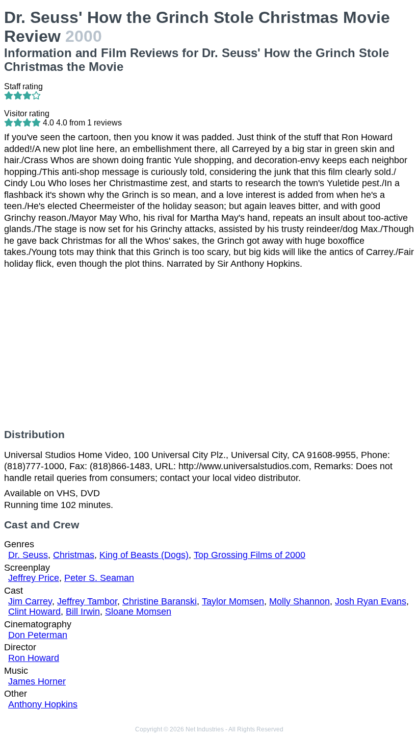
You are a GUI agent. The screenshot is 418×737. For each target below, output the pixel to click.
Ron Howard (33, 658)
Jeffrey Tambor (87, 601)
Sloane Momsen (138, 611)
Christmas (73, 555)
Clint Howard (34, 611)
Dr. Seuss (28, 555)
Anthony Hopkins (42, 704)
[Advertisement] (209, 348)
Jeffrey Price (33, 578)
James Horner (37, 681)
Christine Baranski (159, 601)
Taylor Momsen (233, 601)
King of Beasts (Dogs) (144, 555)
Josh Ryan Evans (370, 601)
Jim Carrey (30, 601)
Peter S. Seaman (99, 578)
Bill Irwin (83, 611)
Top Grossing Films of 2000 (249, 555)
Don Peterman (37, 635)
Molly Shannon (299, 601)
